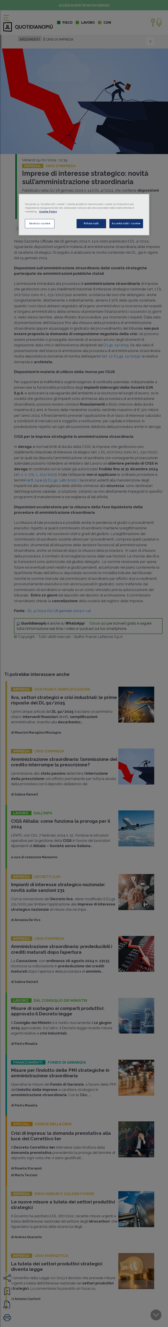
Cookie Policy (48, 211)
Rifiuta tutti (91, 223)
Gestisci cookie (40, 223)
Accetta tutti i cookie (126, 223)
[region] (84, 215)
